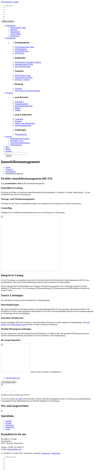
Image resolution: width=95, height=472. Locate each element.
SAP (20, 399)
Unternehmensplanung (23, 125)
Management (15, 32)
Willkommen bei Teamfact (19, 139)
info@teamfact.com (13, 378)
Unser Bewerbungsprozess (20, 143)
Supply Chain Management (25, 123)
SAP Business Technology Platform (28, 62)
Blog (7, 147)
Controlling (19, 119)
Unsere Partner (15, 34)
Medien (17, 108)
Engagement (14, 36)
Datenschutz (10, 427)
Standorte (13, 30)
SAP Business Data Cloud (24, 47)
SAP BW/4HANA (22, 51)
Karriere (9, 136)
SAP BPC (18, 89)
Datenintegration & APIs (24, 64)
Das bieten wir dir (16, 141)
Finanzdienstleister (21, 104)
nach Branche (11, 172)
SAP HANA (19, 53)
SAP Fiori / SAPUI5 (22, 80)
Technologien (11, 38)
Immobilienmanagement (23, 106)
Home (8, 167)
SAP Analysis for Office (24, 77)
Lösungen (9, 93)
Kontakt (8, 151)
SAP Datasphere (21, 49)
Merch (8, 149)
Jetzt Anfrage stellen (9, 382)
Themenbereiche (21, 134)
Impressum (10, 425)
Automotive (19, 102)
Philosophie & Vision (18, 28)
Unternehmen (11, 25)
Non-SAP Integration (22, 66)
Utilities (18, 110)
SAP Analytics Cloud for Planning (27, 91)
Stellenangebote (16, 145)
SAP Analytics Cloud (22, 75)
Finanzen (18, 121)
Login (8, 429)
